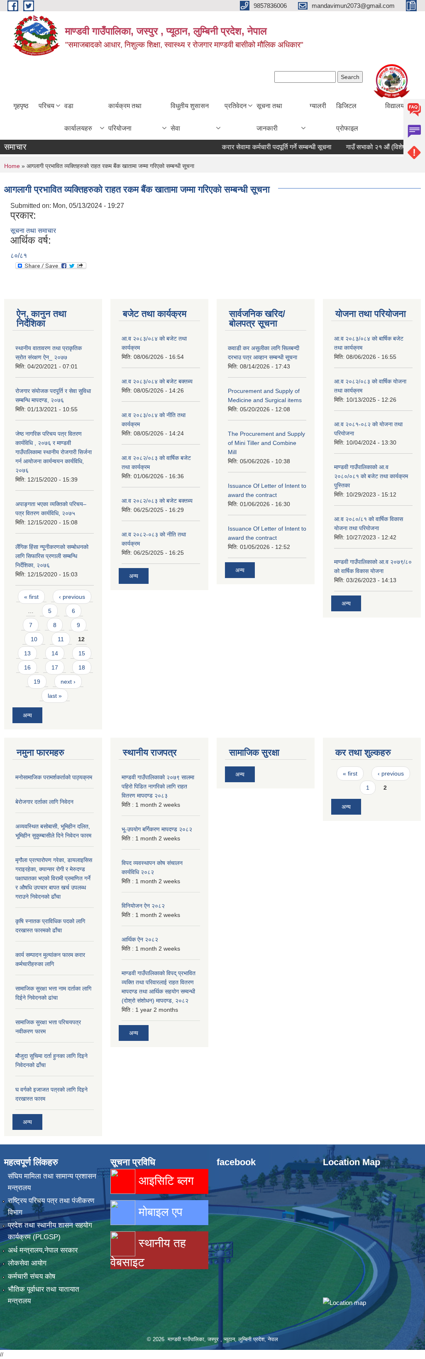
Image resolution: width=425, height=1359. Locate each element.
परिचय (46, 105)
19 (37, 681)
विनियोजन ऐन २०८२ (143, 905)
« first (31, 596)
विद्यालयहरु (398, 105)
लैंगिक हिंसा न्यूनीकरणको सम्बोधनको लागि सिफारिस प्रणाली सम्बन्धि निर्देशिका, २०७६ (51, 556)
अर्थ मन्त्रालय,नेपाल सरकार (43, 1250)
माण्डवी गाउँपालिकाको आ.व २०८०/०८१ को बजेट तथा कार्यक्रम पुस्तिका (371, 476)
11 (61, 639)
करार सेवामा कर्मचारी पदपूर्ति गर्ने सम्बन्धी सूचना (262, 147)
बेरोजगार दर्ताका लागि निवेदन (44, 801)
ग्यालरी (318, 105)
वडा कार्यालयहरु (78, 117)
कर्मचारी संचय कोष (31, 1276)
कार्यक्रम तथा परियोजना (125, 117)
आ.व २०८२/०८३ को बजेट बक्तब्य (157, 500)
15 (81, 653)
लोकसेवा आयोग (27, 1263)
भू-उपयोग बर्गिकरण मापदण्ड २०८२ (157, 829)
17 (54, 667)
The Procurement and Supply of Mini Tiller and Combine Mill (266, 442)
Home (12, 166)
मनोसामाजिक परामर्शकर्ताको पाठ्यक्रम (53, 777)
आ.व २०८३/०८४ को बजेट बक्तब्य (157, 381)
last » (55, 695)
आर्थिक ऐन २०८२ (140, 939)
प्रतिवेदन (236, 105)
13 (27, 653)
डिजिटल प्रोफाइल (347, 117)
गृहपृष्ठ (21, 105)
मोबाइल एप (158, 1212)
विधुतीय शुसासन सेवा (190, 117)
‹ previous (72, 596)
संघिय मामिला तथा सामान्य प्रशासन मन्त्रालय (52, 1182)
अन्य (27, 715)
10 (34, 639)
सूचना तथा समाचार (33, 230)
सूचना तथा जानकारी (269, 117)
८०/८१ (18, 255)
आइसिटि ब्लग (164, 1180)
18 (81, 667)
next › (68, 681)
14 (54, 653)
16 (27, 667)
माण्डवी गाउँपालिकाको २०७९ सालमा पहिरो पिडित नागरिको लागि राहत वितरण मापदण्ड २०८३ (158, 786)
